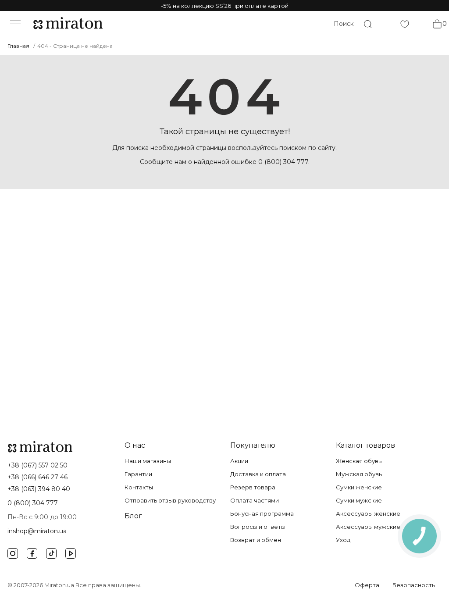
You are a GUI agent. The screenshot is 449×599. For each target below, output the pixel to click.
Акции (239, 460)
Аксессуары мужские (368, 526)
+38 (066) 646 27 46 (37, 477)
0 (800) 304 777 (32, 503)
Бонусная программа (262, 513)
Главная (18, 46)
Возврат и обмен (255, 539)
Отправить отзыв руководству (170, 500)
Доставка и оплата (258, 474)
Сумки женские (359, 487)
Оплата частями (254, 500)
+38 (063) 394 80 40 (38, 489)
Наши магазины (148, 460)
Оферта (367, 584)
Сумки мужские (359, 500)
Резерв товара (252, 487)
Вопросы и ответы (257, 526)
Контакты (139, 487)
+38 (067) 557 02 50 (37, 465)
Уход (343, 539)
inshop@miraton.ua (37, 531)
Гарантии (138, 474)
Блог (133, 516)
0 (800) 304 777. (284, 162)
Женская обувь (358, 460)
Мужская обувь (359, 474)
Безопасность (413, 584)
